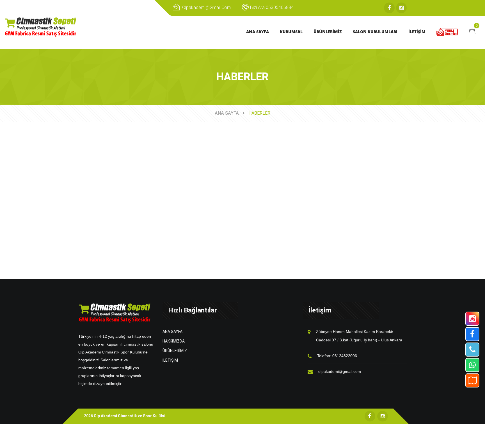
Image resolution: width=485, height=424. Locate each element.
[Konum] (472, 380)
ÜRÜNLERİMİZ (175, 350)
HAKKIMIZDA (174, 341)
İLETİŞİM (170, 360)
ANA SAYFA (227, 113)
